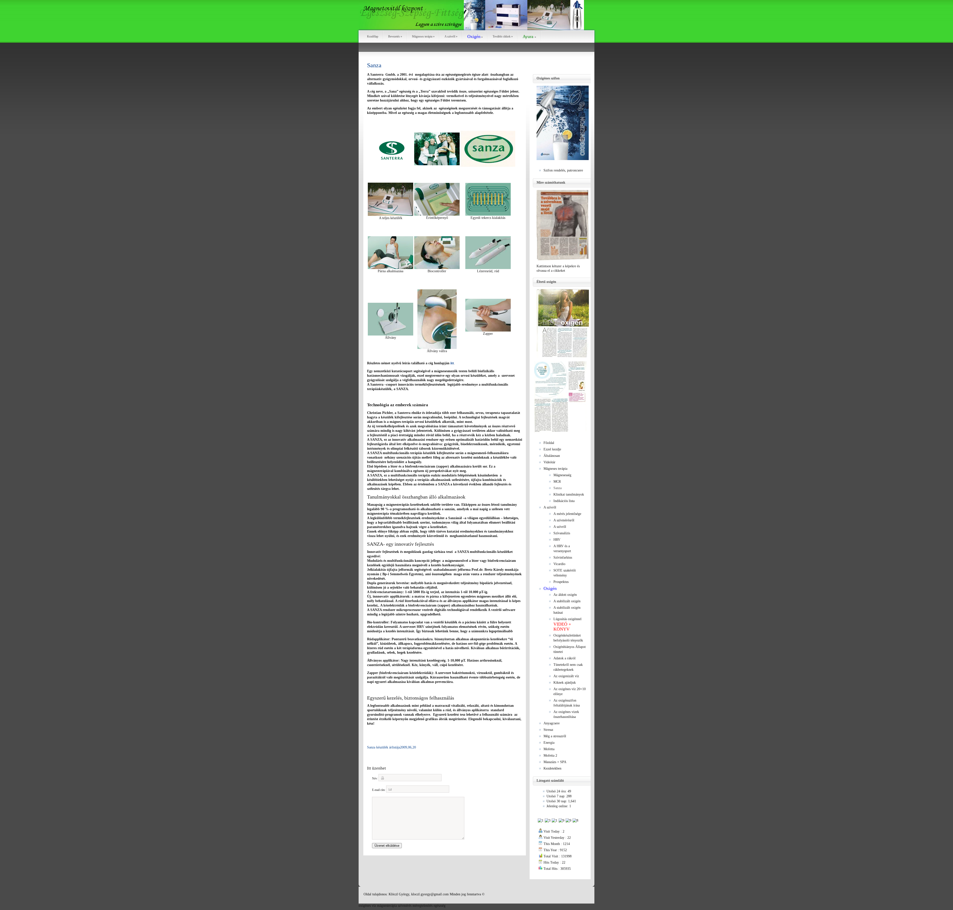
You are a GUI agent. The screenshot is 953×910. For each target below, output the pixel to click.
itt (452, 363)
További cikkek (503, 36)
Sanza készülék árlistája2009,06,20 (391, 747)
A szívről (450, 36)
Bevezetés (395, 36)
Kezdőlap (372, 36)
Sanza (374, 65)
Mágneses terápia (423, 36)
